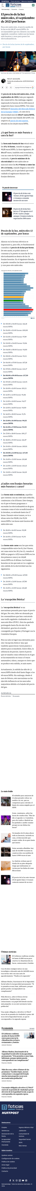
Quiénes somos (7, 1155)
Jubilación (22, 1130)
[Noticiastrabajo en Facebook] (10, 1180)
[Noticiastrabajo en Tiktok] (19, 1180)
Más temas (23, 1146)
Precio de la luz (15, 1)
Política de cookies (8, 1162)
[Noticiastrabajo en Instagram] (16, 1180)
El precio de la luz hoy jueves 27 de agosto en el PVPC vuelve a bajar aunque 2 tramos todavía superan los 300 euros (23, 213)
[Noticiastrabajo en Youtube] (23, 1180)
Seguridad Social (25, 1139)
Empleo (4, 1127)
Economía (16, 696)
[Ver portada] (13, 5)
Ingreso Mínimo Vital (26, 1127)
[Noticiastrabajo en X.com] (13, 1180)
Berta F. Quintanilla (13, 79)
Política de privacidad (9, 1168)
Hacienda (5, 1145)
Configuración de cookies (10, 1158)
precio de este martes (19, 120)
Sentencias (5, 1130)
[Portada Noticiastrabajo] (18, 1107)
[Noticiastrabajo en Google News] (26, 1180)
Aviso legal (5, 1165)
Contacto (5, 1171)
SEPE (20, 1142)
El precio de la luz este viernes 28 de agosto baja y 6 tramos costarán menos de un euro (23, 197)
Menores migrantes (27, 1)
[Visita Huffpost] (33, 5)
